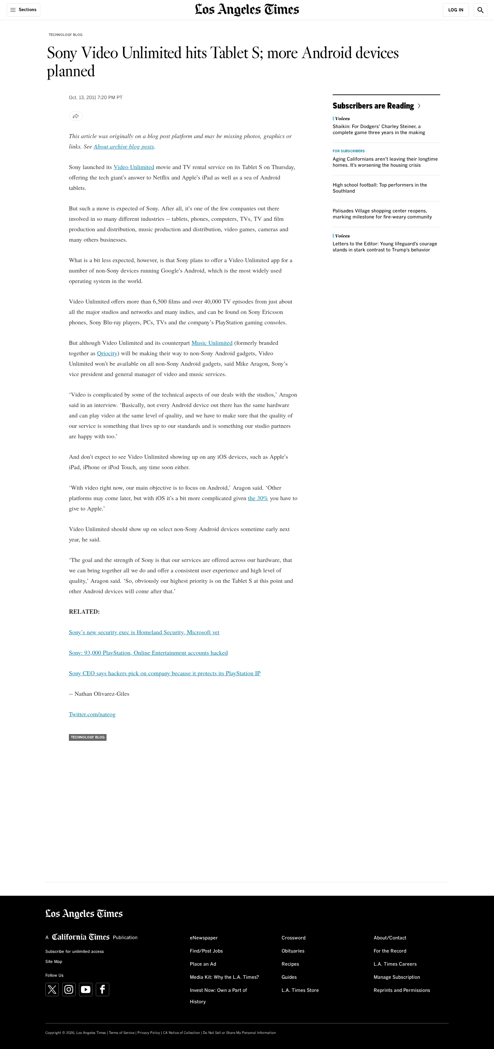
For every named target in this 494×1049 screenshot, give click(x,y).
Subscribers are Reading (373, 105)
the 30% (258, 498)
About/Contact (390, 938)
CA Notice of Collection (181, 1033)
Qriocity (107, 353)
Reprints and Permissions (402, 990)
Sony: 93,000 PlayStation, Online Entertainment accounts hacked (148, 652)
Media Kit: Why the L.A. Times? (224, 977)
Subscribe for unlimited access (74, 952)
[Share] (76, 116)
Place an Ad (203, 964)
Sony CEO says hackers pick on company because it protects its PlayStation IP (164, 673)
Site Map (53, 962)
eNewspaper (204, 938)
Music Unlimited (212, 342)
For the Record (390, 951)
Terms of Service (121, 1033)
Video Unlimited (134, 167)
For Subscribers (349, 151)
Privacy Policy (148, 1033)
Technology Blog (65, 35)
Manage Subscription (397, 977)
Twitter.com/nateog (92, 714)
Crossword (293, 938)
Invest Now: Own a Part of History (218, 996)
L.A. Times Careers (395, 964)
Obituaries (293, 951)
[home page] (247, 9)
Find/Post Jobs (206, 951)
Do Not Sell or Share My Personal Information (239, 1033)
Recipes (290, 964)
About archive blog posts (124, 146)
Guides (289, 977)
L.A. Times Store (300, 990)
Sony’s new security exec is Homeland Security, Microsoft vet (144, 632)
